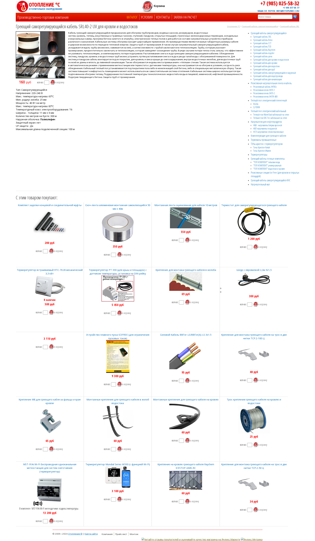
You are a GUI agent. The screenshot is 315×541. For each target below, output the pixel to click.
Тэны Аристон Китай (261, 147)
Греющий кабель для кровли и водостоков (271, 59)
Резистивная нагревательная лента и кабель (271, 83)
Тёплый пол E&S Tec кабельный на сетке (270, 117)
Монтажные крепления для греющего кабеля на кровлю (186, 399)
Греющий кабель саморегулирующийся (260, 26)
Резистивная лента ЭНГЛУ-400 (265, 96)
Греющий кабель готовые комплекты (268, 158)
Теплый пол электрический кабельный (268, 111)
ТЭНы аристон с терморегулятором (267, 144)
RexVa (255, 103)
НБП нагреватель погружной (265, 128)
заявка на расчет (185, 17)
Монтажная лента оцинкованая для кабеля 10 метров (185, 205)
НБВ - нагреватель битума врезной (267, 125)
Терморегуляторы (259, 154)
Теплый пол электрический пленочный (269, 100)
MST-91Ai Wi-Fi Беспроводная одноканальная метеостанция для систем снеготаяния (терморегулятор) (49, 468)
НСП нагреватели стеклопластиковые (268, 131)
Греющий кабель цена (262, 56)
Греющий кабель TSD (262, 46)
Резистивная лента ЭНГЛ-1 (264, 90)
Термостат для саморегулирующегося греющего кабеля (254, 205)
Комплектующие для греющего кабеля (268, 135)
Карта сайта (91, 533)
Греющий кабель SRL (289, 26)
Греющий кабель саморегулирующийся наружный (274, 72)
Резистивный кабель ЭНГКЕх (265, 86)
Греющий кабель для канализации (267, 79)
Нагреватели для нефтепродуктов (266, 122)
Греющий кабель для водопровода (268, 76)
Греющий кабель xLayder (263, 53)
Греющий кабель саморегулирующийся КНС (270, 180)
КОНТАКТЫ (163, 17)
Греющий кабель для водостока (266, 66)
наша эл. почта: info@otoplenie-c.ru (278, 10)
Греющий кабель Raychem (264, 49)
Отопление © (75, 533)
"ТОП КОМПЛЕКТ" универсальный (267, 165)
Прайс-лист (121, 534)
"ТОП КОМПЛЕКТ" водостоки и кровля (269, 168)
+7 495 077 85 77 (291, 7)
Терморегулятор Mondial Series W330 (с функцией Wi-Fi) (117, 464)
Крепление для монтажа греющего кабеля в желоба (186, 269)
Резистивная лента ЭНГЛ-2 (264, 93)
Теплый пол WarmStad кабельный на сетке (271, 114)
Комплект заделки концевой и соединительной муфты (50, 205)
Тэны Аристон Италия (262, 150)
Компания (107, 534)
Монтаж (134, 534)
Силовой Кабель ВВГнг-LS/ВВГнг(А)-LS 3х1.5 (185, 334)
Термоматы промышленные (263, 140)
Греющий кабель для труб (264, 69)
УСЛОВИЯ (147, 17)
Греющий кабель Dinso (263, 40)
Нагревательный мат (260, 184)
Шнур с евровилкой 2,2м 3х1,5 (254, 269)
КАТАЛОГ (132, 17)
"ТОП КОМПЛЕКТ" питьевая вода (266, 162)
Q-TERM (256, 107)
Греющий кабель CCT (262, 43)
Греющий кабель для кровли (265, 62)
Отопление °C (45, 5)
